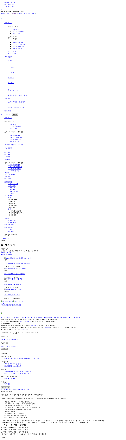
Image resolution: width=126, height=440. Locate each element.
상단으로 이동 (5, 387)
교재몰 (6, 218)
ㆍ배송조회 (11, 188)
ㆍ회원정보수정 (13, 184)
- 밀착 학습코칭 (17, 48)
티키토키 (7, 373)
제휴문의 (57, 317)
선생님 (10, 60)
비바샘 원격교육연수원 (31, 358)
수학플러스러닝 (16, 373)
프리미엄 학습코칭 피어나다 (13, 144)
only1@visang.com (26, 321)
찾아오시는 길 (26, 317)
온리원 (6, 364)
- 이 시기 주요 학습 (18, 31)
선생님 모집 (17, 317)
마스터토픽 (8, 366)
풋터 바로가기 (9, 6)
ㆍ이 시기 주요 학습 (14, 126)
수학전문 (11, 78)
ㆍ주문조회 (11, 186)
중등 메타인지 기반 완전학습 (17, 95)
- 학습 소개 (15, 29)
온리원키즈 (13, 364)
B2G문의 (63, 317)
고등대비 (11, 83)
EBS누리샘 (27, 371)
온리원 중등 (8, 57)
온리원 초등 (8, 23)
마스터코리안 (17, 366)
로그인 (3, 114)
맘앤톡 (6, 378)
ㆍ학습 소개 (12, 125)
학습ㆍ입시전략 (13, 90)
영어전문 (11, 72)
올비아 (20, 364)
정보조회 (34, 325)
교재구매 (13, 13)
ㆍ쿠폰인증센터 (13, 191)
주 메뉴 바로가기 (9, 2)
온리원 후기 (8, 98)
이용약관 (50, 317)
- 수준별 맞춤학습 (17, 42)
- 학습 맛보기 (16, 33)
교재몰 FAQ (12, 220)
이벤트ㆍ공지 (5, 13)
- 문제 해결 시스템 (18, 46)
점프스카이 (13, 378)
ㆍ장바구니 (11, 193)
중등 (9, 209)
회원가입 (8, 114)
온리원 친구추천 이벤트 (12, 295)
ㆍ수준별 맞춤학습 (14, 135)
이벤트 (10, 229)
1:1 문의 (6, 238)
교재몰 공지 (12, 222)
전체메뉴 (15, 114)
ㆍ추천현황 (11, 189)
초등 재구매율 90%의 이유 (16, 102)
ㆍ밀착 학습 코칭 (13, 141)
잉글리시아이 (8, 371)
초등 (9, 197)
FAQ (2, 238)
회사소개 (4, 317)
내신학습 (11, 67)
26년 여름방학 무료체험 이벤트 (14, 274)
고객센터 (19, 13)
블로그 (15, 339)
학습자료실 (8, 195)
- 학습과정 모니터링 (18, 44)
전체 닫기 (4, 240)
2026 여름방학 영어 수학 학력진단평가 (17, 263)
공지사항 (11, 231)
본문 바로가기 (9, 4)
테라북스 (7, 384)
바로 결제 (7, 111)
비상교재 (15, 358)
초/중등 (3, 254)
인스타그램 (26, 13)
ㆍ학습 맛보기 (12, 128)
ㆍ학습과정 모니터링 (15, 137)
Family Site (4, 348)
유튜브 (32, 13)
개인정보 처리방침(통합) (39, 317)
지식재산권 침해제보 (73, 317)
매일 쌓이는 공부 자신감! (12, 284)
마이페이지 (8, 182)
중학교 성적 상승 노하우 (16, 107)
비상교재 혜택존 (9, 224)
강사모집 (10, 317)
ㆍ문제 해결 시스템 (14, 139)
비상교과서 (8, 358)
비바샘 (21, 358)
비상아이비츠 (26, 373)
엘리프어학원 (18, 371)
